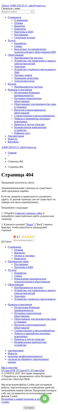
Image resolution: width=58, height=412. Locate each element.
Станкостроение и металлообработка (34, 115)
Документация (16, 136)
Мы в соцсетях (9, 367)
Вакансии (19, 26)
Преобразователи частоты (28, 57)
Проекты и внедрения (20, 89)
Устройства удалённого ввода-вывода (35, 299)
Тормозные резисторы (26, 78)
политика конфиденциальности (25, 356)
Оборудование (16, 55)
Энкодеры (19, 66)
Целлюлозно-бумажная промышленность (26, 94)
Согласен (29, 408)
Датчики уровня (23, 75)
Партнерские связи (18, 261)
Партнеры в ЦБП (23, 31)
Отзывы (18, 23)
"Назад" (29, 224)
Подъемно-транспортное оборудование (27, 100)
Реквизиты (20, 28)
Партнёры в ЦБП (23, 267)
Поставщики (21, 34)
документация (15, 350)
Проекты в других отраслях (29, 124)
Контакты (13, 141)
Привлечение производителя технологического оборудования (32, 280)
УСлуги (12, 270)
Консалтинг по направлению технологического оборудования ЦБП (35, 50)
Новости (12, 138)
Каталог (12, 83)
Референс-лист (22, 133)
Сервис (18, 46)
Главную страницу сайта (28, 213)
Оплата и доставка (24, 255)
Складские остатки (24, 37)
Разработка (20, 43)
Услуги (11, 40)
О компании (14, 17)
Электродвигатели (24, 81)
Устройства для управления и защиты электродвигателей (35, 62)
